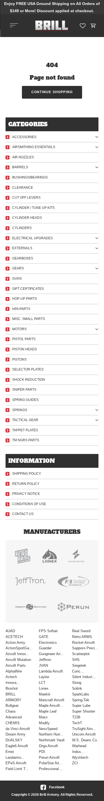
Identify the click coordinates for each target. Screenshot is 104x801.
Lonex (44, 688)
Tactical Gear (25, 420)
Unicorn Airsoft (84, 734)
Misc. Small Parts (28, 319)
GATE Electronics (48, 640)
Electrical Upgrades (32, 238)
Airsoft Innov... (17, 654)
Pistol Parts (23, 339)
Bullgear (12, 705)
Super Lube (81, 705)
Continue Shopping (52, 92)
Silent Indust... (84, 677)
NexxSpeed (48, 729)
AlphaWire (14, 671)
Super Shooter (83, 711)
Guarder (45, 648)
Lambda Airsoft (51, 671)
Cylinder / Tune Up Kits (33, 208)
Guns (17, 278)
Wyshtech (80, 757)
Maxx (43, 717)
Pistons (19, 359)
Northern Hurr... (51, 734)
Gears (18, 268)
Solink (77, 688)
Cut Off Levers (26, 197)
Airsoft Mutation (18, 660)
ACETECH (14, 637)
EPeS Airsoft (16, 763)
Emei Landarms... (15, 755)
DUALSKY (14, 740)
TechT (77, 723)
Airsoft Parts (16, 665)
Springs (19, 410)
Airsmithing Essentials (33, 147)
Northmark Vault (52, 740)
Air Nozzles (23, 157)
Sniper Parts (24, 390)
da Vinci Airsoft (18, 729)
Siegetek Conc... (79, 668)
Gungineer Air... (51, 654)
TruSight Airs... (84, 729)
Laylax (44, 677)
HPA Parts (21, 309)
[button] (93, 25)
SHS (76, 660)
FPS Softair (48, 631)
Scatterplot (81, 654)
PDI (42, 752)
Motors (19, 329)
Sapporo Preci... (85, 648)
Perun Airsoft (49, 757)
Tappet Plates (25, 430)
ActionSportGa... (19, 648)
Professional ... (51, 769)
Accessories (24, 137)
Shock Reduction (28, 380)
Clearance (22, 188)
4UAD (10, 631)
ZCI (75, 763)
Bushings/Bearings (30, 177)
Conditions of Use (29, 504)
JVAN (43, 665)
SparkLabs (80, 694)
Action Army (15, 642)
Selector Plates (28, 369)
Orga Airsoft (48, 746)
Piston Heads (24, 349)
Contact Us (23, 514)
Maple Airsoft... (51, 705)
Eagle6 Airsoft (17, 746)
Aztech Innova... (13, 680)
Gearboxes (22, 258)
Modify (44, 723)
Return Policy (25, 484)
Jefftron (45, 660)
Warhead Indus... (79, 749)
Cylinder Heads (27, 218)
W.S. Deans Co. (85, 740)
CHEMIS (13, 723)
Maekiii (44, 694)
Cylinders (22, 228)
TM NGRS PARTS (25, 440)
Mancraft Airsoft (51, 700)
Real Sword (81, 631)
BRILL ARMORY (13, 697)
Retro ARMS (82, 637)
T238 (76, 717)
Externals (22, 248)
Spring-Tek (80, 700)
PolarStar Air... (50, 763)
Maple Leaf (48, 711)
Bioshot (12, 688)
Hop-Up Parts (24, 299)
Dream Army (16, 734)
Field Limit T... (17, 769)
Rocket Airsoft (83, 642)
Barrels (20, 167)
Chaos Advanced (14, 714)
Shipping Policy (26, 474)
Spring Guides (25, 400)
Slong (76, 683)
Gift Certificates (28, 289)
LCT (42, 683)
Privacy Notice (26, 494)
